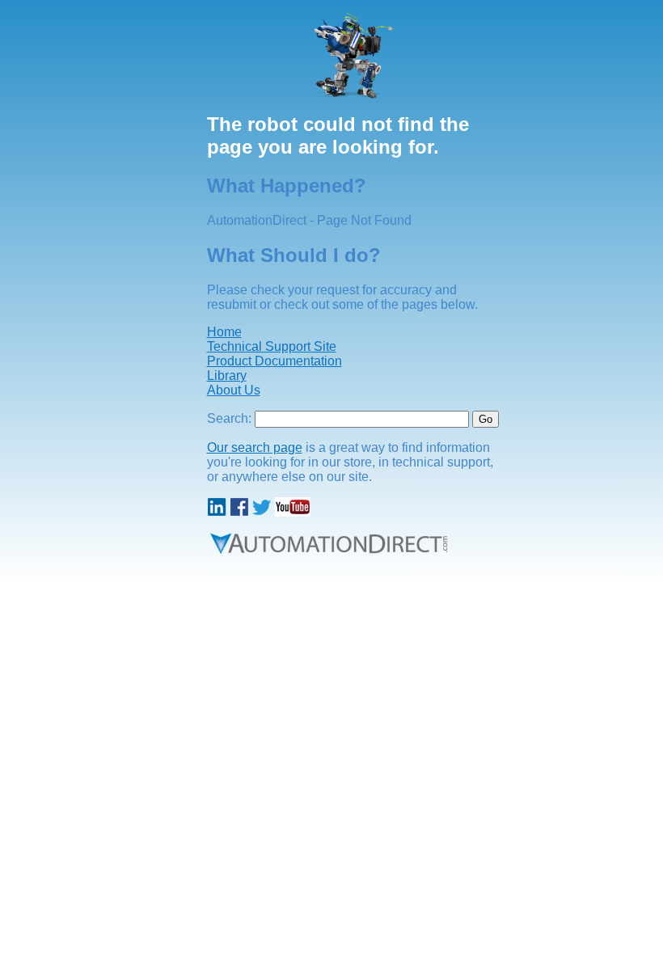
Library (227, 375)
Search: (229, 418)
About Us (233, 390)
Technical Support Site (271, 346)
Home (224, 332)
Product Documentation (274, 361)
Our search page (254, 447)
